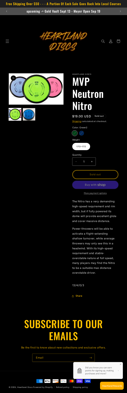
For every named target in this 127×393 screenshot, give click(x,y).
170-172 (83, 147)
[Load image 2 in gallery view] (29, 114)
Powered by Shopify (43, 387)
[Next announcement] (120, 11)
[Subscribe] (91, 358)
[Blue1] (81, 133)
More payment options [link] (95, 193)
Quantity (77, 154)
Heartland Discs (24, 387)
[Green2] (74, 133)
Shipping (76, 121)
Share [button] (79, 295)
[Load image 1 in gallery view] (15, 114)
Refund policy (62, 387)
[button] (7, 41)
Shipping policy (80, 387)
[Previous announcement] (6, 11)
